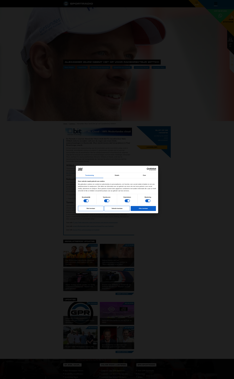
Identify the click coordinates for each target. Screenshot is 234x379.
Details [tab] (117, 175)
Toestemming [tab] (89, 175)
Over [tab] (144, 175)
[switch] (106, 200)
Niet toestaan (91, 208)
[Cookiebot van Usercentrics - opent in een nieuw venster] (148, 169)
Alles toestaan (143, 208)
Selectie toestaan (117, 208)
